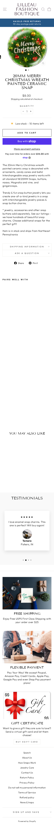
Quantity (27, 106)
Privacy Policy (27, 782)
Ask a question (27, 253)
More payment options (27, 148)
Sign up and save (26, 812)
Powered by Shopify (27, 821)
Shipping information (27, 246)
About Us (27, 757)
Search (27, 752)
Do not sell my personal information (27, 787)
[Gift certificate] (27, 705)
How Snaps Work (27, 762)
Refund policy (27, 797)
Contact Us (27, 772)
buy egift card (27, 742)
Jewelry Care (27, 767)
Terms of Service (27, 792)
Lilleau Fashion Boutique (26, 9)
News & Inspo (27, 802)
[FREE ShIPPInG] (27, 593)
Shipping (15, 99)
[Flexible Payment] (27, 647)
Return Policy (27, 777)
